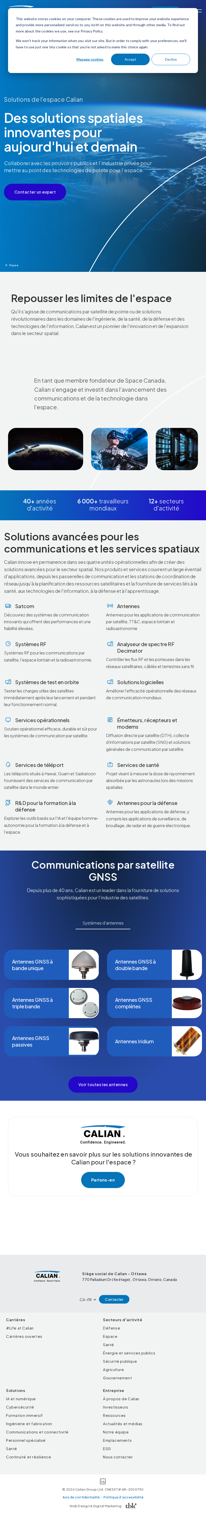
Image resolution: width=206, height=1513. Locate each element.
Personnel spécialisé (26, 1440)
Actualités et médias (122, 1423)
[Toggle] (199, 11)
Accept (130, 59)
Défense (111, 1327)
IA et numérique (21, 1398)
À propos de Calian (121, 1398)
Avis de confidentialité (81, 1497)
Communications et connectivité (37, 1431)
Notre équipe (116, 1431)
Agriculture (113, 1369)
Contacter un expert (35, 192)
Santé (108, 1344)
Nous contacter (118, 1456)
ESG (107, 1448)
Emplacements (117, 1440)
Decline (171, 59)
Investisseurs (115, 1407)
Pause (13, 265)
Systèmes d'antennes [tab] (103, 923)
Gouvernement (117, 1377)
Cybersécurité (20, 1407)
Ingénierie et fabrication (29, 1423)
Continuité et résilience (28, 1456)
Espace (110, 1336)
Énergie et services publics (129, 1352)
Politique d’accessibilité (124, 1497)
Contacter (114, 1299)
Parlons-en (103, 1180)
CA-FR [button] (86, 1299)
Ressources (114, 1415)
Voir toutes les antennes (103, 1084)
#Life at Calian (20, 1327)
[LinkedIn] (103, 1482)
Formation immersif (24, 1415)
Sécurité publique (120, 1361)
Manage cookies (90, 59)
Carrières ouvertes (24, 1336)
